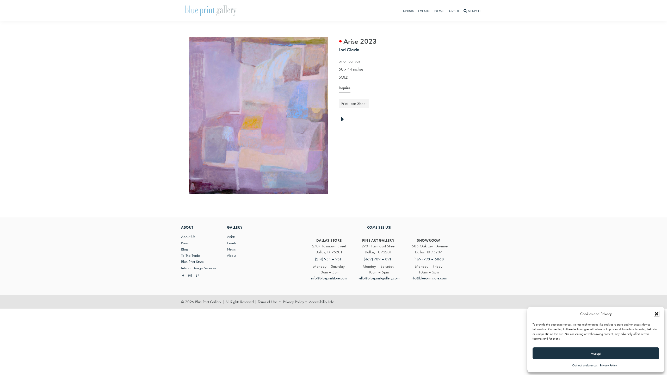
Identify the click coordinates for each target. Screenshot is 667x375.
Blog (184, 249)
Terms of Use (267, 301)
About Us (188, 236)
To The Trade (190, 255)
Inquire (344, 88)
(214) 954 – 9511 (329, 259)
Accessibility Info (321, 301)
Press (184, 243)
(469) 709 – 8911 (378, 259)
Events (231, 243)
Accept (596, 353)
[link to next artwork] (344, 120)
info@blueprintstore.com (329, 278)
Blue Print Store (192, 261)
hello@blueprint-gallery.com (378, 278)
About (231, 255)
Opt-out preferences (584, 365)
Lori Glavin (349, 50)
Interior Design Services (198, 268)
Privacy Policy (608, 365)
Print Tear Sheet (353, 103)
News (231, 249)
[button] (656, 313)
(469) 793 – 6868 (428, 259)
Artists (231, 236)
